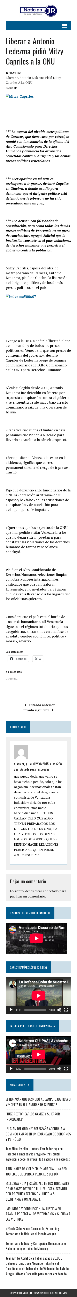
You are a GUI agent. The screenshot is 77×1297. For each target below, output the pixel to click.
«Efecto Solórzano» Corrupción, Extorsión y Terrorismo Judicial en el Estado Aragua (32, 1231)
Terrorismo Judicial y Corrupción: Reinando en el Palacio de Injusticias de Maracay (36, 1246)
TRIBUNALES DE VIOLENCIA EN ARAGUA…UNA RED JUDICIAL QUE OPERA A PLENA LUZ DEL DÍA (36, 1171)
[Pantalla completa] (66, 1010)
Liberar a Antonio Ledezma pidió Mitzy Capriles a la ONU (33, 80)
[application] (38, 995)
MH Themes (61, 1293)
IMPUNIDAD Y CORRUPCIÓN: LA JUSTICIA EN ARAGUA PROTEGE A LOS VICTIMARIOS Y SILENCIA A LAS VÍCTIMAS (38, 1214)
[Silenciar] (59, 1010)
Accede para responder (34, 769)
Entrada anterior (42, 705)
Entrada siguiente (35, 710)
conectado (51, 891)
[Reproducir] (11, 1010)
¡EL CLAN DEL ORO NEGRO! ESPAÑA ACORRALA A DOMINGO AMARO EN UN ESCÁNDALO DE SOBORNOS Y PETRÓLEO (38, 1134)
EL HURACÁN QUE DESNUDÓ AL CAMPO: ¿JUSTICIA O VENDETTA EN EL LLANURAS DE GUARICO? (38, 1102)
